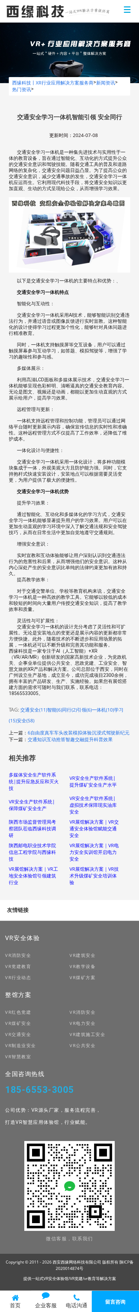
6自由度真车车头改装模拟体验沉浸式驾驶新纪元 (79, 732)
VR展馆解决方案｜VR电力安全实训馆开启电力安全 (94, 852)
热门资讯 (21, 89)
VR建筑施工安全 (87, 1034)
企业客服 (46, 1305)
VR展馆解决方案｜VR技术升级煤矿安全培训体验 (94, 876)
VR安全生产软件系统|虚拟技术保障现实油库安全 (93, 805)
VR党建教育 (18, 966)
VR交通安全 (18, 1034)
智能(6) (54, 709)
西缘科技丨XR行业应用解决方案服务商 (52, 82)
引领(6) (84, 709)
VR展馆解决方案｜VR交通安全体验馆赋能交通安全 (94, 828)
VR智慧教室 (18, 1057)
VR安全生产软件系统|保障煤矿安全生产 (32, 805)
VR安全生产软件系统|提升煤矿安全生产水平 (93, 781)
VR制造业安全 (20, 1045)
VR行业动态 (18, 977)
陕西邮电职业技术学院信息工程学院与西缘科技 (32, 852)
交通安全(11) (33, 709)
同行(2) (69, 709)
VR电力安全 (82, 1023)
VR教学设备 (82, 966)
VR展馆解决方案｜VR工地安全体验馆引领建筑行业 (33, 876)
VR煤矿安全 (18, 1023)
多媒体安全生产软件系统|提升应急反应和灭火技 (34, 781)
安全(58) (25, 720)
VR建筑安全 (82, 955)
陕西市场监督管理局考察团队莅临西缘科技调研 (32, 828)
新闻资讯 (105, 82)
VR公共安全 (82, 1045)
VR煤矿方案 (82, 977)
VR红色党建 (18, 1012)
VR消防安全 (18, 955)
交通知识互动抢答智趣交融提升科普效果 (70, 739)
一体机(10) (103, 709)
